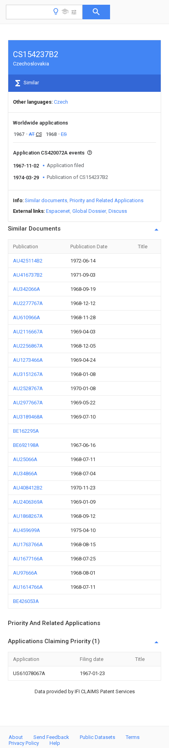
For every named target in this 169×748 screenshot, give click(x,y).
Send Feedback (51, 737)
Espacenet (58, 211)
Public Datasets (97, 737)
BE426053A (26, 601)
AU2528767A (28, 388)
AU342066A (26, 289)
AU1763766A (28, 544)
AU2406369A (28, 502)
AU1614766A (28, 587)
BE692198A (26, 445)
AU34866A (25, 473)
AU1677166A (28, 559)
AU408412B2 (27, 488)
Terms (133, 737)
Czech (61, 102)
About (16, 737)
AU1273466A (28, 360)
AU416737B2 (27, 275)
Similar (30, 83)
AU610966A (26, 317)
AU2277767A (28, 303)
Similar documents (46, 200)
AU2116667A (28, 332)
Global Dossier (89, 211)
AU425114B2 (27, 261)
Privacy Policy (24, 743)
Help (55, 743)
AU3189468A (28, 417)
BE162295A (26, 431)
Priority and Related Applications (106, 200)
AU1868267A (28, 516)
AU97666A (25, 573)
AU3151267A (28, 374)
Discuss (117, 211)
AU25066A (25, 459)
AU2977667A (28, 403)
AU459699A (26, 530)
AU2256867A (28, 346)
